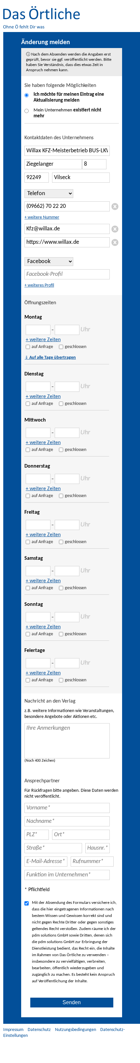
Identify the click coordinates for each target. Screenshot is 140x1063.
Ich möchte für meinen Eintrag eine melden (69, 97)
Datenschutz (39, 1029)
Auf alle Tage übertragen (50, 357)
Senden (72, 1002)
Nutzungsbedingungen (75, 1029)
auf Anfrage (42, 346)
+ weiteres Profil (39, 285)
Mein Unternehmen (67, 113)
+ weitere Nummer (41, 217)
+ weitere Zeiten (43, 339)
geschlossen (75, 346)
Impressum (13, 1029)
